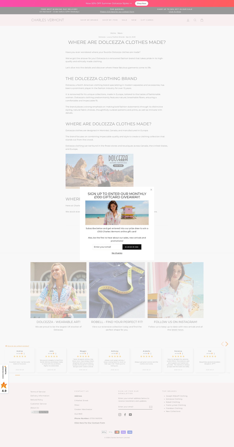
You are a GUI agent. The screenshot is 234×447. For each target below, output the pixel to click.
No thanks (117, 253)
